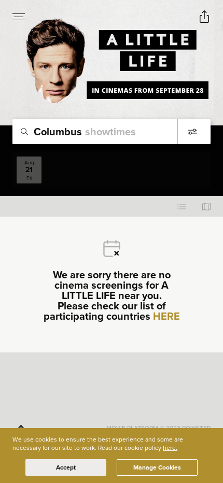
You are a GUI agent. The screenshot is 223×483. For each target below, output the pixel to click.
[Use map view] (206, 206)
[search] (111, 131)
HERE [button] (166, 316)
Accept (66, 467)
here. (170, 447)
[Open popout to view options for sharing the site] (204, 16)
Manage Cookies (157, 467)
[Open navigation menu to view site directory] (18, 16)
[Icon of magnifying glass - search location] (24, 131)
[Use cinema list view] (181, 206)
